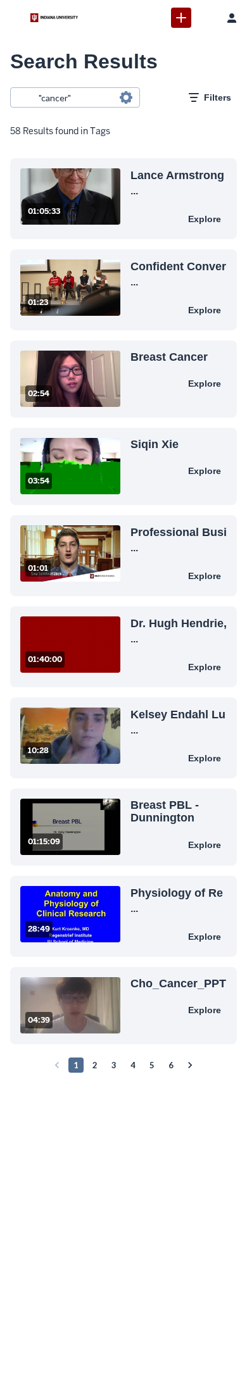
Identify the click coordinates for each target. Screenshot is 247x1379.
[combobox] (74, 97)
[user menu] (232, 18)
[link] (181, 18)
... (177, 182)
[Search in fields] (126, 97)
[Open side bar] (15, 18)
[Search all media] (206, 18)
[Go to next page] (190, 1065)
